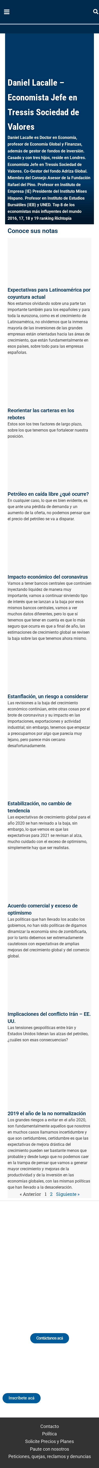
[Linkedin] (35, 1261)
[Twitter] (26, 1261)
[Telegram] (82, 1261)
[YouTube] (63, 1261)
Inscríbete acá (22, 1398)
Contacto (49, 1426)
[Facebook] (73, 1261)
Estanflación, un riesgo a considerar (48, 696)
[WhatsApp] (16, 1261)
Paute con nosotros (49, 1449)
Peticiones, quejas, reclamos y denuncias (49, 1456)
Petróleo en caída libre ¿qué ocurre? (48, 494)
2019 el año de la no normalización (47, 1113)
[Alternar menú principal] (6, 12)
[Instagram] (45, 1261)
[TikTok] (54, 1261)
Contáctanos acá (49, 1338)
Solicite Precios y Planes (49, 1441)
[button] (96, 12)
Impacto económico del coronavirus (48, 577)
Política (49, 1433)
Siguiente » (67, 1194)
